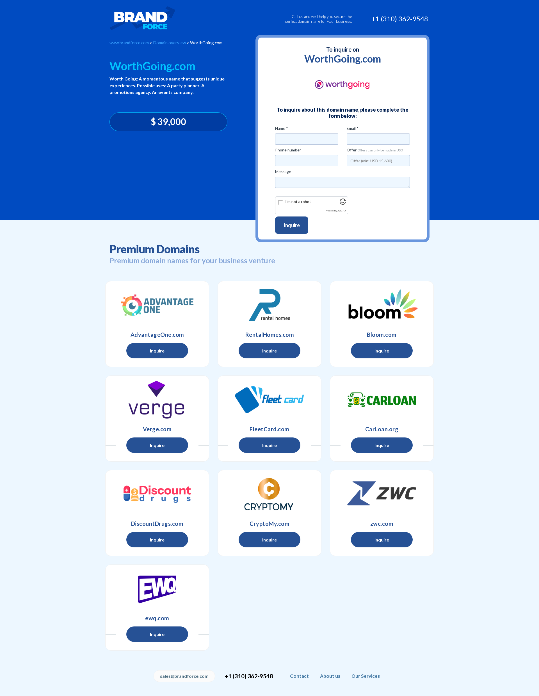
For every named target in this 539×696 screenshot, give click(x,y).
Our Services (365, 676)
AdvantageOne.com (157, 334)
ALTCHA (341, 210)
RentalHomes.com (269, 334)
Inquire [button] (157, 350)
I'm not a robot (298, 201)
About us (330, 676)
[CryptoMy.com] (269, 494)
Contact (299, 676)
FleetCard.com (269, 429)
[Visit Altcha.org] (343, 203)
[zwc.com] (381, 494)
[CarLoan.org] (381, 399)
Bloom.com (382, 334)
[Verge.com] (157, 399)
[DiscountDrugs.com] (157, 494)
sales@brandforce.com (184, 676)
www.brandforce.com (129, 42)
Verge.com (157, 429)
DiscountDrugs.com (157, 523)
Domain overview (169, 42)
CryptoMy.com (269, 523)
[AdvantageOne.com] (157, 305)
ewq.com (157, 618)
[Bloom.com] (381, 305)
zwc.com (382, 523)
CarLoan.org (382, 429)
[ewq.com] (157, 588)
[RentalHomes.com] (269, 305)
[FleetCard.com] (269, 399)
